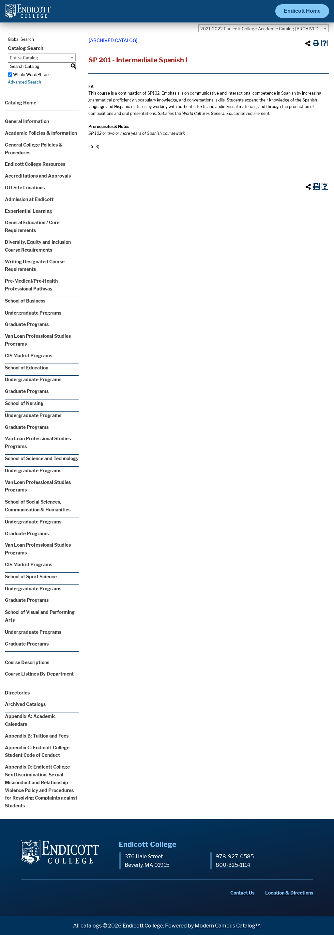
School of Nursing (24, 403)
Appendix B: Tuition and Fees (36, 736)
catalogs (91, 926)
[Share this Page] (307, 43)
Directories (17, 692)
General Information (27, 121)
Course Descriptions (27, 662)
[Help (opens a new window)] (324, 43)
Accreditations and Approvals (38, 176)
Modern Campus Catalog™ (227, 926)
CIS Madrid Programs (28, 355)
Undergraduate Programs (33, 313)
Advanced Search (24, 82)
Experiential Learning (28, 211)
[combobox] (263, 28)
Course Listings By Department (39, 674)
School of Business (25, 301)
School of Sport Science (31, 576)
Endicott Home (302, 11)
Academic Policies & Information (41, 133)
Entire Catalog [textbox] (24, 57)
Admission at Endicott (29, 199)
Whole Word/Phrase (32, 74)
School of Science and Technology (42, 458)
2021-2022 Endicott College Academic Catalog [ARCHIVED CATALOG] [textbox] (264, 28)
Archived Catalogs (25, 704)
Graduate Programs (27, 324)
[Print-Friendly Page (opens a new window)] (316, 43)
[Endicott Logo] (28, 14)
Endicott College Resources (35, 164)
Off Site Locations (25, 187)
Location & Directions (289, 893)
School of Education (26, 367)
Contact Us (242, 893)
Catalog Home (20, 102)
